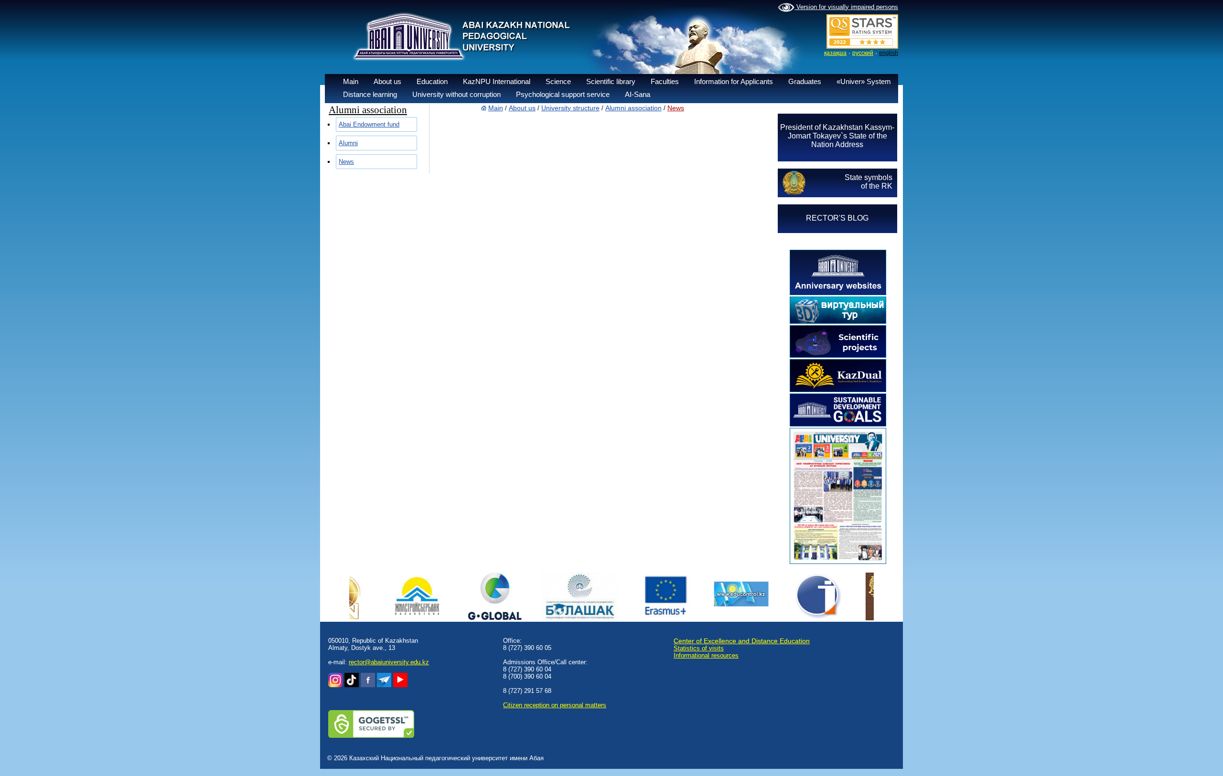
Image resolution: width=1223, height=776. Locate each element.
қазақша (835, 53)
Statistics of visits (699, 648)
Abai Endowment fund (369, 124)
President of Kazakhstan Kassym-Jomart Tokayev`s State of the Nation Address (837, 136)
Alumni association (633, 108)
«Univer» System (864, 81)
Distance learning (370, 94)
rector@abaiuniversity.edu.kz (389, 662)
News (346, 161)
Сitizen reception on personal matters (554, 705)
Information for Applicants (733, 81)
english (888, 53)
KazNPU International (496, 81)
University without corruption (456, 94)
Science (558, 81)
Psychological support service (563, 94)
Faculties (665, 81)
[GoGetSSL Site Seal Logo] (371, 735)
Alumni (348, 143)
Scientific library (610, 81)
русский (862, 53)
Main (350, 81)
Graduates (804, 81)
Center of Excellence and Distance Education (742, 641)
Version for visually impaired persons (846, 7)
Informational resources (706, 655)
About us (387, 81)
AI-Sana (637, 94)
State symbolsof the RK (868, 181)
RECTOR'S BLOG (837, 218)
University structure (570, 108)
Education (432, 81)
